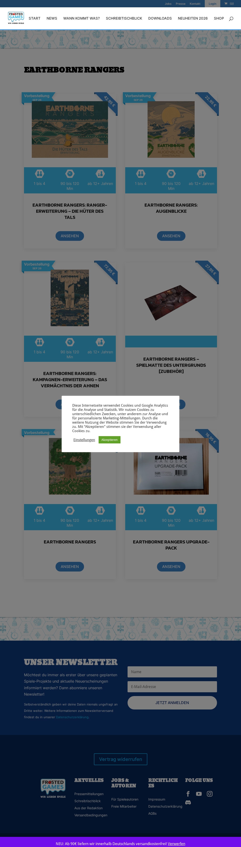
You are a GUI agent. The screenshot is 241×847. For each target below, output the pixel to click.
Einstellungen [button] (84, 440)
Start (34, 19)
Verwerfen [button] (176, 844)
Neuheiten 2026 (193, 19)
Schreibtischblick (124, 19)
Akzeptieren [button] (109, 440)
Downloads (160, 19)
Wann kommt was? (81, 19)
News (52, 19)
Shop (219, 19)
